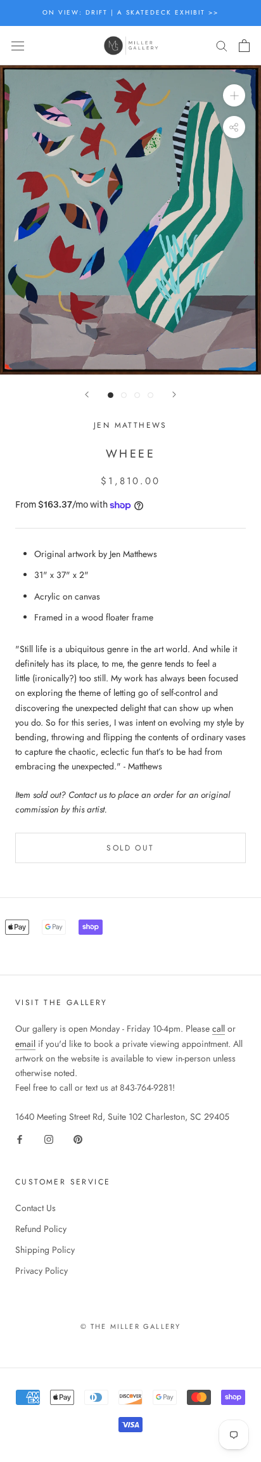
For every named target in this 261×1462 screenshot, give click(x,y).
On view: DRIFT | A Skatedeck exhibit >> (130, 12)
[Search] (221, 45)
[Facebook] (19, 1138)
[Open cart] (244, 45)
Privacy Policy (41, 1270)
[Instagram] (48, 1138)
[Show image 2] (124, 395)
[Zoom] (234, 95)
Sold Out (130, 848)
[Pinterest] (77, 1138)
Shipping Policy (45, 1249)
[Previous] (87, 394)
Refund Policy (41, 1228)
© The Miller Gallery (130, 1326)
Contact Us (35, 1208)
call (218, 1028)
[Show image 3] (137, 395)
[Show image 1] (110, 395)
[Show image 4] (150, 395)
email (25, 1043)
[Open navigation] (17, 46)
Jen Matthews (130, 425)
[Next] (174, 394)
